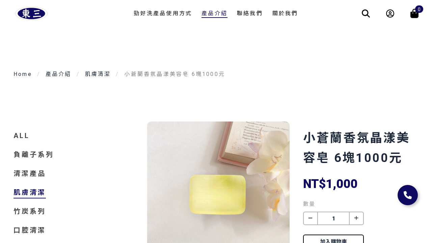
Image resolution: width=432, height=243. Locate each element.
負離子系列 (34, 155)
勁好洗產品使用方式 (163, 13)
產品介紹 (214, 13)
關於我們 (285, 13)
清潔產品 (30, 173)
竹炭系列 (30, 211)
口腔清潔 (30, 230)
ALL (22, 136)
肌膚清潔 (98, 74)
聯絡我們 (250, 13)
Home (23, 74)
